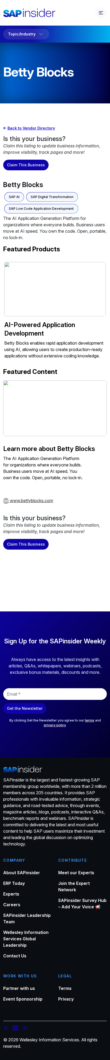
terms (89, 720)
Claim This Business (26, 165)
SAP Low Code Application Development (41, 209)
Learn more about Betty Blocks (49, 449)
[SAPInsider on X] (6, 1028)
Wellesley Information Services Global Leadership (26, 939)
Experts (11, 894)
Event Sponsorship (22, 999)
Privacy (66, 999)
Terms (65, 988)
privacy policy (55, 725)
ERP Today (14, 883)
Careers (11, 904)
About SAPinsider (21, 872)
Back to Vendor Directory (31, 128)
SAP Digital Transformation (52, 197)
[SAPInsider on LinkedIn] (15, 1028)
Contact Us (14, 955)
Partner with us (19, 988)
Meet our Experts (76, 872)
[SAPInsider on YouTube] (25, 1028)
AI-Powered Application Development (39, 329)
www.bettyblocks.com (31, 500)
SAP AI (14, 197)
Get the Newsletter (24, 708)
